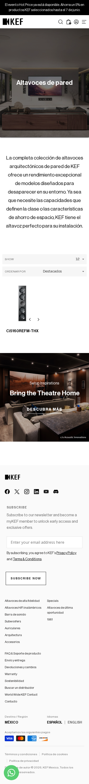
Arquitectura (13, 635)
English (75, 722)
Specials (52, 600)
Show (9, 259)
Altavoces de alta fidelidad (22, 600)
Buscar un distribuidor (19, 687)
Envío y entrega (15, 660)
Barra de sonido (15, 614)
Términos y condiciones (21, 754)
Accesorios (12, 641)
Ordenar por (15, 271)
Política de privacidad (24, 760)
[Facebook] (7, 491)
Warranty (11, 674)
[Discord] (55, 491)
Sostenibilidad (14, 680)
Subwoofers (13, 621)
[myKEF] (76, 21)
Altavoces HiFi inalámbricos (23, 607)
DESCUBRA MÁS (44, 409)
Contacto (11, 701)
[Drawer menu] (84, 21)
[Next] (38, 319)
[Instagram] (26, 491)
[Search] (60, 21)
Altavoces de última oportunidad (60, 610)
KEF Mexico (51, 767)
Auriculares (12, 628)
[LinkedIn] (36, 491)
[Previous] (30, 319)
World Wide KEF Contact (21, 694)
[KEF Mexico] (12, 21)
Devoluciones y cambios (20, 667)
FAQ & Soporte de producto (23, 653)
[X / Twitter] (16, 491)
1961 (50, 619)
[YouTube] (46, 491)
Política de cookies (55, 754)
